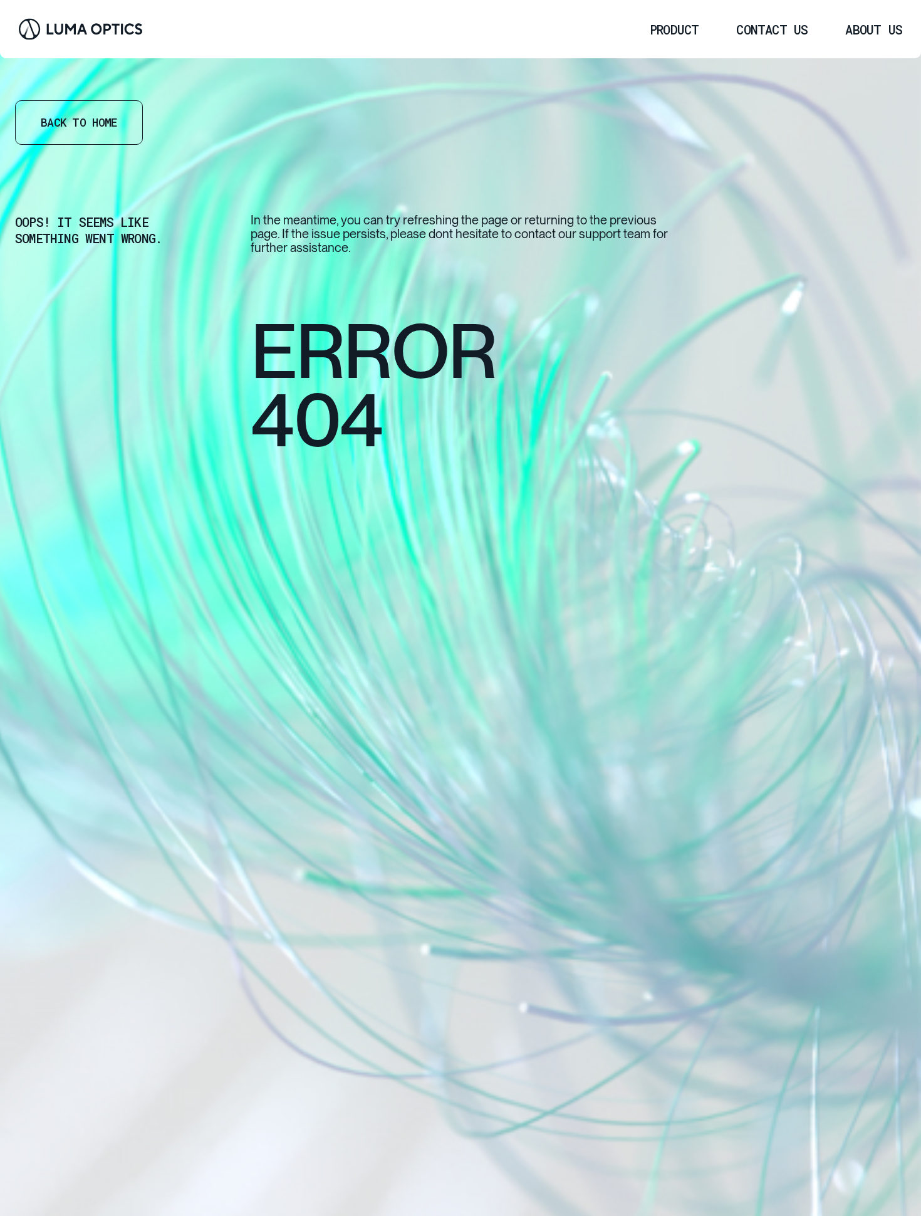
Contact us (772, 29)
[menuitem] (674, 29)
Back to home (79, 122)
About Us (873, 29)
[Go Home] (80, 29)
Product (674, 29)
